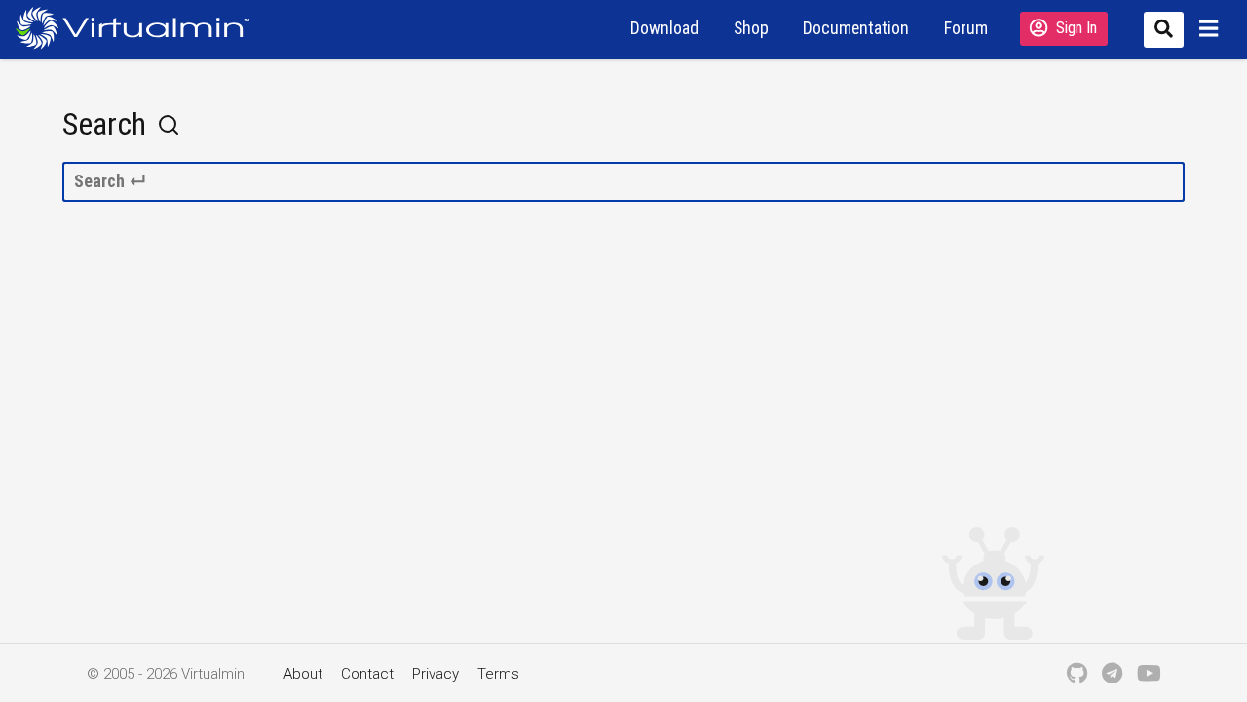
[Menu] (1211, 28)
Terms (498, 673)
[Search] (1161, 28)
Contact (367, 673)
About (302, 673)
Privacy (435, 673)
